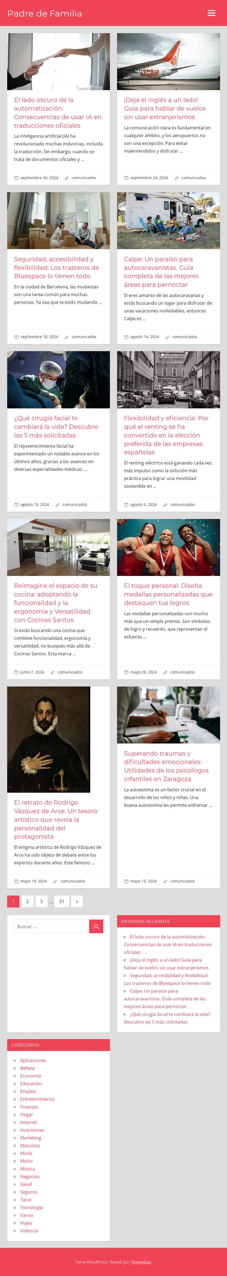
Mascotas (30, 1145)
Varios (26, 1215)
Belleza (27, 1068)
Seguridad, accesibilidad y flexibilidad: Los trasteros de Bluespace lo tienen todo (56, 267)
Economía (30, 1076)
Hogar (26, 1114)
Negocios (30, 1176)
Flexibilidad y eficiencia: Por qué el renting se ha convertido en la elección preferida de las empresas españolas (166, 435)
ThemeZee (141, 1262)
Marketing (30, 1138)
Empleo (28, 1091)
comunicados (84, 177)
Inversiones (32, 1130)
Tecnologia (31, 1207)
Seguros (28, 1192)
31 (62, 901)
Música (27, 1169)
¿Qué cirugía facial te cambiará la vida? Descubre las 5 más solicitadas (56, 426)
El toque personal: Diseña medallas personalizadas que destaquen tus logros (168, 594)
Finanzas (29, 1107)
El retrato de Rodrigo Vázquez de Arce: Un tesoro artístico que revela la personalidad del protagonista (55, 819)
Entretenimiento (37, 1099)
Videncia (29, 1231)
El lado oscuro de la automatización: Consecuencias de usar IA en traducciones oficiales (168, 944)
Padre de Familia (44, 13)
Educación (31, 1084)
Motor (26, 1161)
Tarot (26, 1200)
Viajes (26, 1223)
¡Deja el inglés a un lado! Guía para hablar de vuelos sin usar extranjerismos (165, 108)
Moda (26, 1153)
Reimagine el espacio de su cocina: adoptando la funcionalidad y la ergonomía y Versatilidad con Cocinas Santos (55, 602)
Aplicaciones (33, 1060)
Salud (26, 1184)
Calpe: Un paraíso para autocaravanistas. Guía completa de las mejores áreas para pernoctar (165, 998)
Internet (28, 1122)
